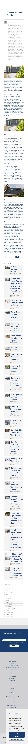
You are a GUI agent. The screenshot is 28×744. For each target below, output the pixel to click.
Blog (12, 688)
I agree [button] (16, 733)
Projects (7, 610)
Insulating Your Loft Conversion (15, 326)
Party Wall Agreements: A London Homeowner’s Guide (16, 518)
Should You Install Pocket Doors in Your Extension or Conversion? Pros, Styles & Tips (16, 285)
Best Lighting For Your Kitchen (16, 397)
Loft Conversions (9, 604)
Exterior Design (8, 594)
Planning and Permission (10, 608)
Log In (12, 698)
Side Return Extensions (12, 705)
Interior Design (8, 598)
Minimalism (15, 347)
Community (12, 680)
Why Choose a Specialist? (12, 696)
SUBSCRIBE (14, 645)
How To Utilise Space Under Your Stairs (16, 432)
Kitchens (7, 600)
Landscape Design (9, 602)
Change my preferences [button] (16, 739)
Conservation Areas (9, 588)
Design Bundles (12, 661)
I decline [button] (17, 736)
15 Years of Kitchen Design (15, 368)
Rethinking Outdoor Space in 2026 (16, 269)
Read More (12, 296)
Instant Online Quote (12, 669)
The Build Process (9, 614)
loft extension (12, 143)
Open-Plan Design (9, 606)
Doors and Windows (9, 592)
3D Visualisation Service (12, 665)
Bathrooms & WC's (9, 586)
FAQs (12, 690)
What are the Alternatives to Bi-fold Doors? (16, 302)
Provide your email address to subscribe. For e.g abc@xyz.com (14, 642)
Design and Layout (9, 590)
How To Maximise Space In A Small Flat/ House (15, 447)
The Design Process (9, 616)
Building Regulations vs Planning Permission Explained (16, 501)
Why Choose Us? (12, 676)
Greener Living (8, 596)
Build (12, 663)
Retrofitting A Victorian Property (16, 356)
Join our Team (12, 678)
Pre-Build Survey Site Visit (12, 667)
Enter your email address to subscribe (14, 636)
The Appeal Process (9, 612)
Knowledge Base (13, 692)
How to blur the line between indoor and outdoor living (16, 383)
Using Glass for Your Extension (15, 314)
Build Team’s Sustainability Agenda (16, 338)
